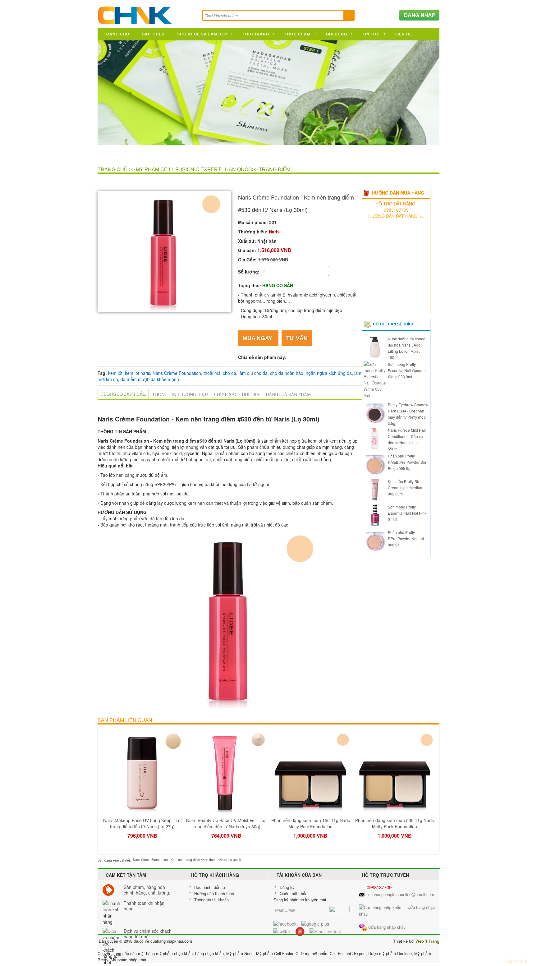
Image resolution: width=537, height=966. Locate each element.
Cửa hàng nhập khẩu (386, 927)
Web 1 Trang (427, 941)
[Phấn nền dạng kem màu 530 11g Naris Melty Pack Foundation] (394, 771)
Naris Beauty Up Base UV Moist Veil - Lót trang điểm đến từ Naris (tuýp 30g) (226, 823)
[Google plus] (315, 923)
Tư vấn (297, 338)
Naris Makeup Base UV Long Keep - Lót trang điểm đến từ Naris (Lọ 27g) (142, 823)
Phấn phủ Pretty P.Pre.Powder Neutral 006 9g (406, 538)
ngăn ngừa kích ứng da (329, 373)
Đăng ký (287, 887)
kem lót (115, 373)
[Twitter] (281, 931)
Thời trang (256, 34)
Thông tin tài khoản (211, 900)
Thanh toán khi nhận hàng (144, 906)
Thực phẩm (297, 34)
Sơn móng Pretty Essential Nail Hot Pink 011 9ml (407, 513)
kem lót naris (137, 373)
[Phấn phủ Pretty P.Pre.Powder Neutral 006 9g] (375, 540)
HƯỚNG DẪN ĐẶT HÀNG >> (396, 216)
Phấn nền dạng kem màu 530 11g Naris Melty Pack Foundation (394, 823)
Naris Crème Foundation (177, 373)
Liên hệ (403, 34)
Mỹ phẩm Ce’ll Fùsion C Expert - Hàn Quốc (194, 169)
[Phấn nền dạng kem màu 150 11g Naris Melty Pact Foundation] (310, 771)
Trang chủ (116, 34)
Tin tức (371, 34)
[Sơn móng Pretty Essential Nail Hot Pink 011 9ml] (375, 515)
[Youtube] (300, 931)
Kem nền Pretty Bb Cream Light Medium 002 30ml (405, 487)
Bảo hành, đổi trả (209, 887)
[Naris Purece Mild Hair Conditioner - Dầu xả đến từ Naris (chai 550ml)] (375, 438)
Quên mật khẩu (293, 893)
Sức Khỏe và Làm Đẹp (202, 34)
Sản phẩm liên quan (125, 720)
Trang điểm (274, 169)
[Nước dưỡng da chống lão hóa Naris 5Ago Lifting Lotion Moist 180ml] (375, 346)
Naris (274, 231)
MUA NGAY (258, 338)
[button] (224, 198)
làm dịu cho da (253, 373)
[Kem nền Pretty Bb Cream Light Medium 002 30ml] (375, 489)
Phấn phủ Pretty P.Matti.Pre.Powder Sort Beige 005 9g (407, 462)
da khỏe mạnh (165, 379)
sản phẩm (515, 961)
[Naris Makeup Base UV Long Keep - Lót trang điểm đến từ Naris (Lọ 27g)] (142, 771)
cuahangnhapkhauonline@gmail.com (401, 894)
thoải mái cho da (220, 373)
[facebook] (284, 923)
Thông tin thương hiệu (180, 394)
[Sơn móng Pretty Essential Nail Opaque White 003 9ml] (375, 379)
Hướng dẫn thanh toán (214, 893)
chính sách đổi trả (236, 394)
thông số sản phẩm (123, 394)
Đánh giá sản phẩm (288, 394)
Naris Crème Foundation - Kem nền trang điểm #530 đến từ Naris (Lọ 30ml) (187, 860)
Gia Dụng (336, 34)
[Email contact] (325, 931)
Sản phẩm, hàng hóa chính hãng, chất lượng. (147, 890)
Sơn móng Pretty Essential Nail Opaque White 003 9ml (407, 370)
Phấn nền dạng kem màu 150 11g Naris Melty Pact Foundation (310, 823)
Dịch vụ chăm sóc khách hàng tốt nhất (148, 934)
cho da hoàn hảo (286, 373)
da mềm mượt (134, 379)
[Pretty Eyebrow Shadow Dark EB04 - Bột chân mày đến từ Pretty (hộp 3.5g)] (375, 412)
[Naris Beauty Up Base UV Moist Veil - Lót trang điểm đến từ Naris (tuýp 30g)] (226, 771)
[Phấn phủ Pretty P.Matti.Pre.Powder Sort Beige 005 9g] (375, 463)
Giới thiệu (153, 34)
